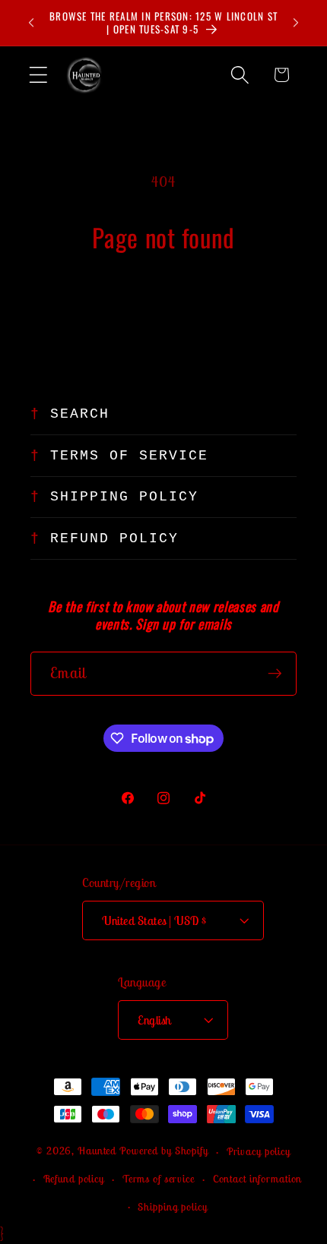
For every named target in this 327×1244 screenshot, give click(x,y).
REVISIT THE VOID (164, 305)
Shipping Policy (124, 496)
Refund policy (73, 1179)
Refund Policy (114, 538)
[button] (38, 75)
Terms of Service (129, 455)
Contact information (258, 1179)
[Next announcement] (296, 22)
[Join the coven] (275, 674)
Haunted (97, 1151)
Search (80, 414)
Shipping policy (172, 1207)
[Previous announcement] (31, 22)
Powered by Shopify (163, 1151)
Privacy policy (258, 1151)
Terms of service (158, 1179)
